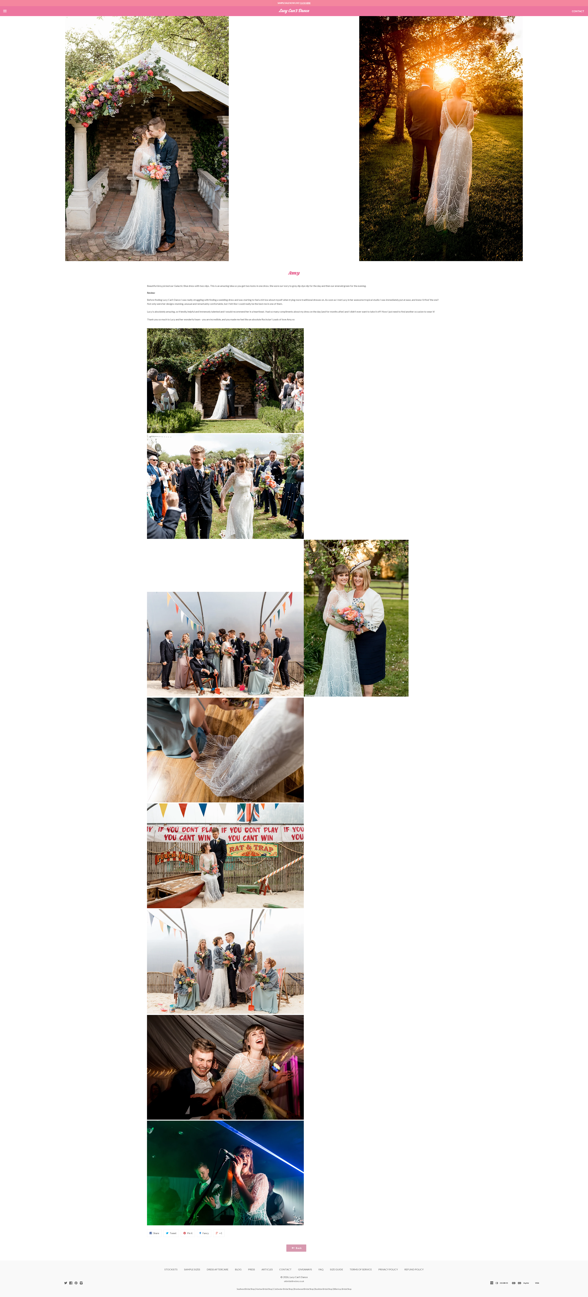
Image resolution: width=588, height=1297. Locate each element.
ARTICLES (267, 1269)
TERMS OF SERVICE (361, 1269)
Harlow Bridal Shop (264, 1289)
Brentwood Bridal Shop (304, 1289)
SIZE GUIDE (336, 1269)
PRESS (251, 1269)
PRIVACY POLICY (388, 1269)
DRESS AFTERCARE (217, 1269)
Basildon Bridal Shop (323, 1289)
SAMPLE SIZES (192, 1269)
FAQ (320, 1269)
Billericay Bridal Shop (342, 1289)
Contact (578, 11)
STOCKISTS (170, 1269)
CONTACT (285, 1269)
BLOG (238, 1269)
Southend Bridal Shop (246, 1289)
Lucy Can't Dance (299, 1277)
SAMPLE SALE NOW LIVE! (294, 3)
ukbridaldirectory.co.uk (294, 1281)
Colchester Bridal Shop (283, 1289)
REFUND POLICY (414, 1269)
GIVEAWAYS (305, 1269)
